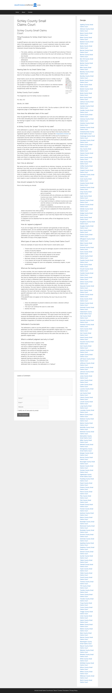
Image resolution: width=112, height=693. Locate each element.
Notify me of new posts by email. (29, 410)
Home (17, 12)
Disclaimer (66, 690)
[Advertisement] (64, 26)
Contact (30, 12)
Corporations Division (62, 134)
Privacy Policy (73, 690)
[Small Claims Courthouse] (29, 5)
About (23, 12)
